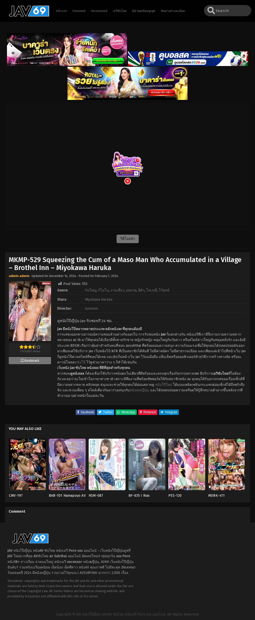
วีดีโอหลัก (127, 239)
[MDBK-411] (226, 466)
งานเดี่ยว (117, 290)
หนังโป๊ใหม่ (163, 385)
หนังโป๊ (80, 362)
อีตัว (141, 290)
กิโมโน (103, 290)
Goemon (91, 308)
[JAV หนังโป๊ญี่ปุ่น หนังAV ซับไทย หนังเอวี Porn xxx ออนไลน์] (27, 15)
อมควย (131, 290)
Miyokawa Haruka (98, 299)
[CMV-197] (27, 466)
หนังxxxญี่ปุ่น (139, 390)
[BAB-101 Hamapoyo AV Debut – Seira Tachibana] (67, 466)
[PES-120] (186, 466)
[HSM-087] (107, 466)
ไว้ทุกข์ (164, 290)
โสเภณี (151, 290)
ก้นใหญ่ (90, 290)
